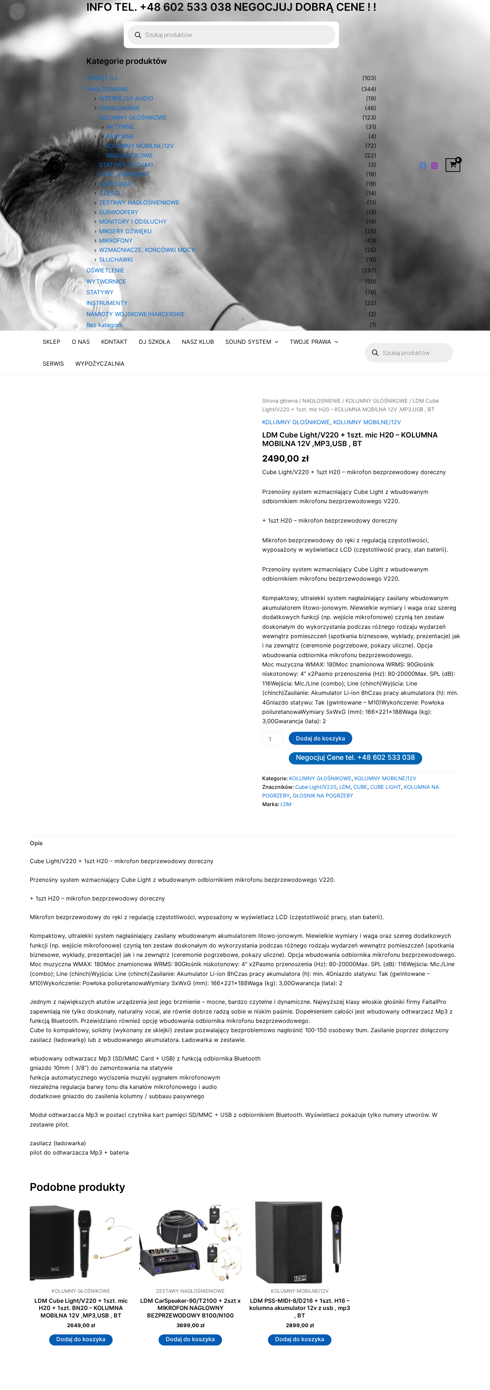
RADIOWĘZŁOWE (129, 155)
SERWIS (53, 363)
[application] (274, 342)
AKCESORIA (115, 183)
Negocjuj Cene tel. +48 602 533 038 (355, 757)
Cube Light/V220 (315, 787)
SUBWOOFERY (118, 212)
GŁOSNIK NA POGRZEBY (323, 795)
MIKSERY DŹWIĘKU (125, 231)
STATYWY (100, 292)
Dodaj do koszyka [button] (80, 1339)
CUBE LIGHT (385, 787)
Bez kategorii (104, 324)
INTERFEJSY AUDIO (126, 98)
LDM (344, 787)
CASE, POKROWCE (124, 174)
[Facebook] (423, 165)
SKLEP (51, 341)
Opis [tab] (36, 843)
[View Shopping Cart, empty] (453, 165)
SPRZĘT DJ (101, 77)
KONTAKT (114, 341)
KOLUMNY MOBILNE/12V (140, 145)
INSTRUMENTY (107, 302)
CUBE (360, 787)
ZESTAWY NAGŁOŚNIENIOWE (139, 202)
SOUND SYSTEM (248, 341)
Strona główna (280, 401)
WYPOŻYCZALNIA (99, 363)
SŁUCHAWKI (116, 259)
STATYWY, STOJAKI (126, 164)
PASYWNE (120, 136)
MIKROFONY (116, 240)
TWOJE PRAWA (310, 341)
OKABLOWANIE (119, 108)
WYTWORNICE (106, 281)
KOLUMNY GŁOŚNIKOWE (133, 117)
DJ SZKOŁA (154, 341)
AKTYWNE (120, 126)
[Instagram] (434, 165)
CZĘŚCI (109, 193)
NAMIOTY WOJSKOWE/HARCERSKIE (135, 314)
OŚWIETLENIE (105, 270)
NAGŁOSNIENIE (107, 89)
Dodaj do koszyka (320, 738)
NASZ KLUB (198, 341)
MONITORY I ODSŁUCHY (133, 221)
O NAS (81, 341)
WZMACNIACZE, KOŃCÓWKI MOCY (147, 249)
